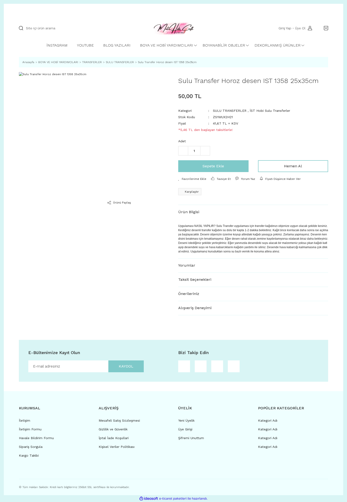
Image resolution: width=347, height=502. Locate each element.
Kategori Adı (267, 420)
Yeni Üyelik (186, 420)
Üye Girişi (185, 429)
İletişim (24, 420)
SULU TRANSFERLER (229, 111)
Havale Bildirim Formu (36, 438)
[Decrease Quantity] (183, 150)
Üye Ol (300, 28)
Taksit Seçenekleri (194, 279)
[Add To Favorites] (192, 179)
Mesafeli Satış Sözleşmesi (119, 420)
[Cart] (325, 28)
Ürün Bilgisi (188, 212)
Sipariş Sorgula (30, 447)
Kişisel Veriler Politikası (117, 447)
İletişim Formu (30, 429)
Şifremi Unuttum (191, 438)
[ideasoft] (148, 498)
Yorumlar (186, 265)
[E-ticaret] (173, 498)
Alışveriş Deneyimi (195, 308)
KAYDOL (126, 366)
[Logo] (173, 28)
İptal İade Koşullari (114, 438)
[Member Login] (308, 28)
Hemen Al (293, 166)
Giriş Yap (285, 28)
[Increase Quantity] (205, 150)
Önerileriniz (188, 293)
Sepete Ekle (213, 166)
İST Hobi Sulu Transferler (270, 111)
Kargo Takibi (29, 455)
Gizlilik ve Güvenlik (113, 429)
